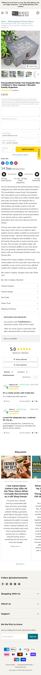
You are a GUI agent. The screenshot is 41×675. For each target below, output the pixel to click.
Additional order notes (9, 119)
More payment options (21, 155)
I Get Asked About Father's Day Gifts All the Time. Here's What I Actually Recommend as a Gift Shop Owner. (16, 491)
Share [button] (8, 401)
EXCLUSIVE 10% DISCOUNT (15, 317)
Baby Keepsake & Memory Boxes (20, 21)
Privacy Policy (10, 665)
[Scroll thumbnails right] (38, 74)
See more (19, 564)
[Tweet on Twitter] (7, 163)
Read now (15, 546)
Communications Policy (25, 665)
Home (3, 21)
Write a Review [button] (21, 359)
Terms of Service (20, 667)
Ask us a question (10, 338)
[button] (33, 401)
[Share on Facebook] (3, 163)
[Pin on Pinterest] (16, 163)
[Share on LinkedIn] (11, 163)
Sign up (33, 636)
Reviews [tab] (7, 372)
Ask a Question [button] (21, 365)
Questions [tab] (21, 372)
